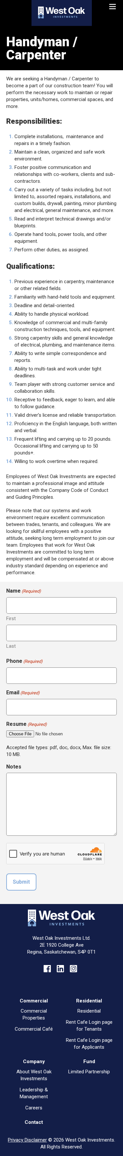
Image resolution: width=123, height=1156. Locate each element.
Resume (26, 724)
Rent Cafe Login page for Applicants (89, 1043)
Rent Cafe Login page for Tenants (89, 1025)
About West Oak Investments (33, 1075)
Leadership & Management (34, 1093)
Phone (24, 661)
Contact (34, 1122)
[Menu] (113, 4)
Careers (33, 1108)
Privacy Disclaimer (27, 1140)
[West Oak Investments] (61, 17)
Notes (13, 767)
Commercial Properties (34, 1014)
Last (11, 646)
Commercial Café (34, 1029)
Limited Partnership (89, 1072)
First (11, 618)
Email (23, 692)
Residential (89, 1011)
